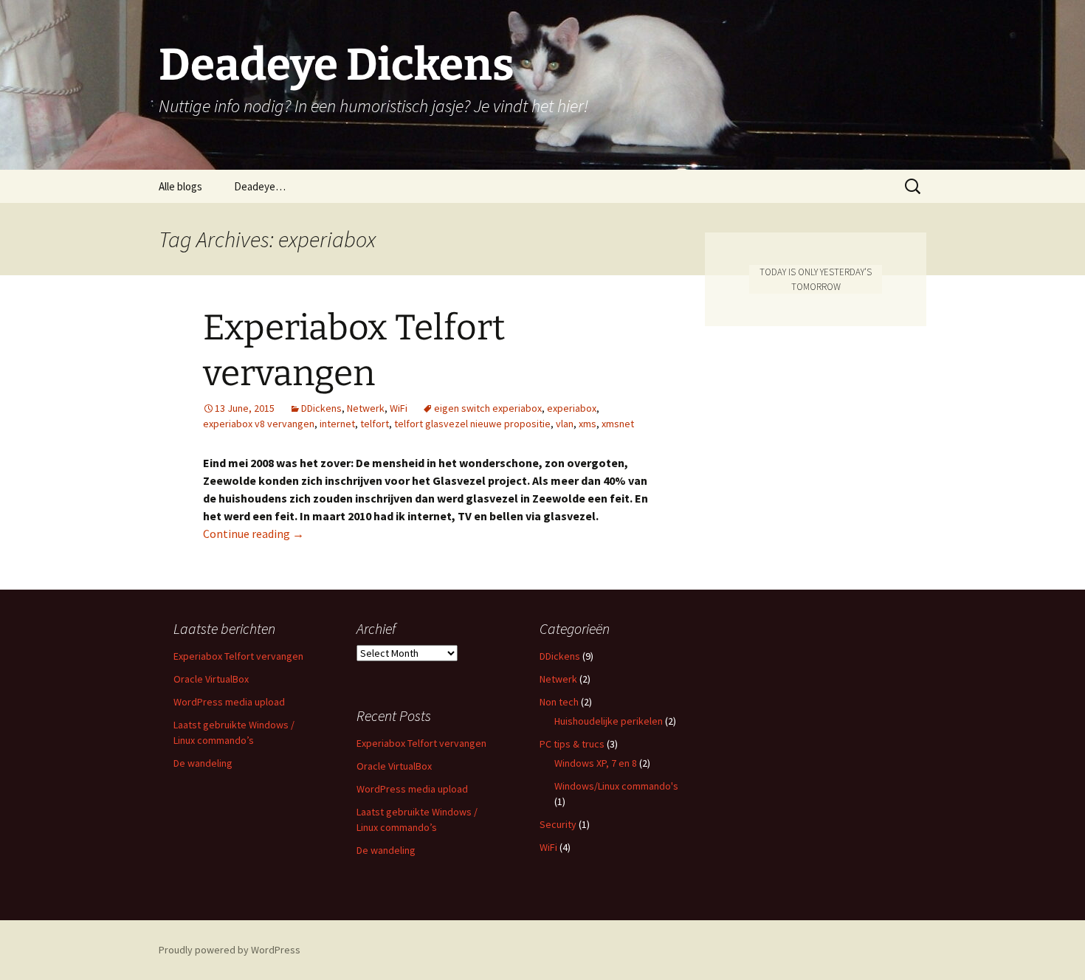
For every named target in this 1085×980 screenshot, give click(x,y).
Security (558, 824)
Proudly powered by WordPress (229, 949)
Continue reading (253, 533)
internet (337, 423)
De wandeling (202, 763)
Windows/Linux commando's (616, 786)
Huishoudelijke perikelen (608, 721)
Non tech (559, 701)
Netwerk (366, 408)
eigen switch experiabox (488, 408)
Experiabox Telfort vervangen (238, 656)
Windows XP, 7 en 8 (595, 763)
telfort (374, 423)
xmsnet (618, 423)
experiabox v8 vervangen (258, 423)
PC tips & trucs (572, 743)
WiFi (398, 408)
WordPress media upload (229, 701)
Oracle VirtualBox (211, 679)
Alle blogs (180, 186)
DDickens (321, 408)
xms (587, 423)
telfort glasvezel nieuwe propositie (472, 423)
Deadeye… (260, 186)
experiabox (571, 408)
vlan (565, 423)
